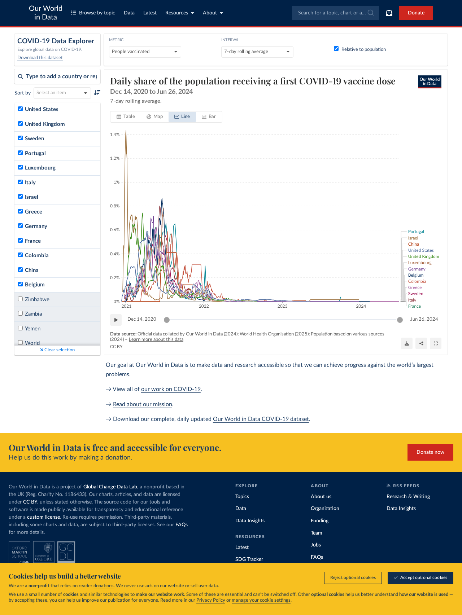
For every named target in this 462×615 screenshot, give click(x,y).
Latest (150, 13)
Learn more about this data (156, 339)
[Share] (421, 343)
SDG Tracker (249, 559)
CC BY (116, 346)
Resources (176, 13)
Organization (325, 508)
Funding (319, 520)
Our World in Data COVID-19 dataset (261, 419)
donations (103, 586)
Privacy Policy (210, 600)
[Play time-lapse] (116, 320)
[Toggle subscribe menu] (389, 13)
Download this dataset (40, 58)
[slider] (167, 320)
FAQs (181, 524)
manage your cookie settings (261, 600)
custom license (43, 517)
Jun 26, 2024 (424, 319)
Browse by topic (97, 13)
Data (129, 13)
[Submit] (370, 13)
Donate (416, 13)
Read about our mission (142, 404)
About (210, 13)
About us (321, 496)
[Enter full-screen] (435, 343)
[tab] (126, 117)
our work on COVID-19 (171, 389)
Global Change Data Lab (110, 486)
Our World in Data (45, 13)
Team (316, 533)
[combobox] (335, 13)
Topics (242, 496)
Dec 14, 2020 (141, 319)
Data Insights (250, 520)
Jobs (316, 545)
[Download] (407, 343)
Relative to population (363, 49)
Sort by (22, 93)
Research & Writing (408, 496)
